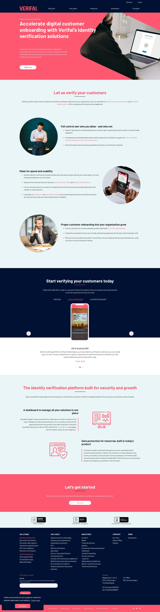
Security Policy (88, 608)
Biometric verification (28, 551)
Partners (129, 2)
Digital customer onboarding (61, 538)
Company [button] (136, 8)
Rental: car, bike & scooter (91, 564)
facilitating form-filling (62, 182)
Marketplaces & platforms (91, 561)
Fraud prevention (57, 556)
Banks (84, 540)
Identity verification (58, 548)
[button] (29, 333)
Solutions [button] (51, 8)
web (66, 427)
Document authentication (29, 545)
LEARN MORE (80, 361)
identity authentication (82, 182)
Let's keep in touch (26, 575)
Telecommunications (89, 566)
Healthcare (85, 551)
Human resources (88, 556)
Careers (115, 543)
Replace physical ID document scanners (61, 567)
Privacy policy (65, 608)
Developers (115, 8)
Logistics (85, 559)
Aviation (85, 538)
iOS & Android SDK (26, 557)
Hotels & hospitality (89, 553)
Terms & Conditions (102, 608)
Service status (53, 608)
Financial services (88, 543)
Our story (116, 538)
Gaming (84, 545)
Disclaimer (115, 608)
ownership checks (52, 194)
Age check (54, 551)
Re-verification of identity (60, 564)
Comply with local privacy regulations (64, 559)
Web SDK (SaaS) (25, 562)
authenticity (38, 194)
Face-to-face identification (61, 553)
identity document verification (117, 101)
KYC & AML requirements (116, 228)
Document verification (28, 540)
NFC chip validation (27, 548)
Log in (140, 2)
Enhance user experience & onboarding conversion (60, 541)
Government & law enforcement (93, 548)
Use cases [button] (73, 8)
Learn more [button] (35, 600)
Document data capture (28, 543)
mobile (60, 427)
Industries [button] (94, 8)
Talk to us (28, 67)
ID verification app (26, 559)
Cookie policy (76, 608)
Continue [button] (22, 606)
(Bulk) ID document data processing (63, 561)
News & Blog (117, 540)
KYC (52, 545)
